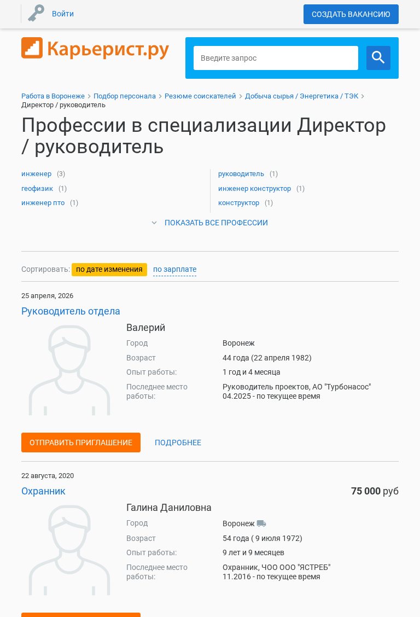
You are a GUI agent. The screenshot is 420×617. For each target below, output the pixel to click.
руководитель (241, 174)
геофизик (37, 188)
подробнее (178, 442)
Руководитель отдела (70, 311)
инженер (36, 174)
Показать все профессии (216, 222)
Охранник (43, 491)
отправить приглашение (81, 442)
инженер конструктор (254, 188)
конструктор (238, 203)
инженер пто (43, 203)
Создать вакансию (351, 14)
